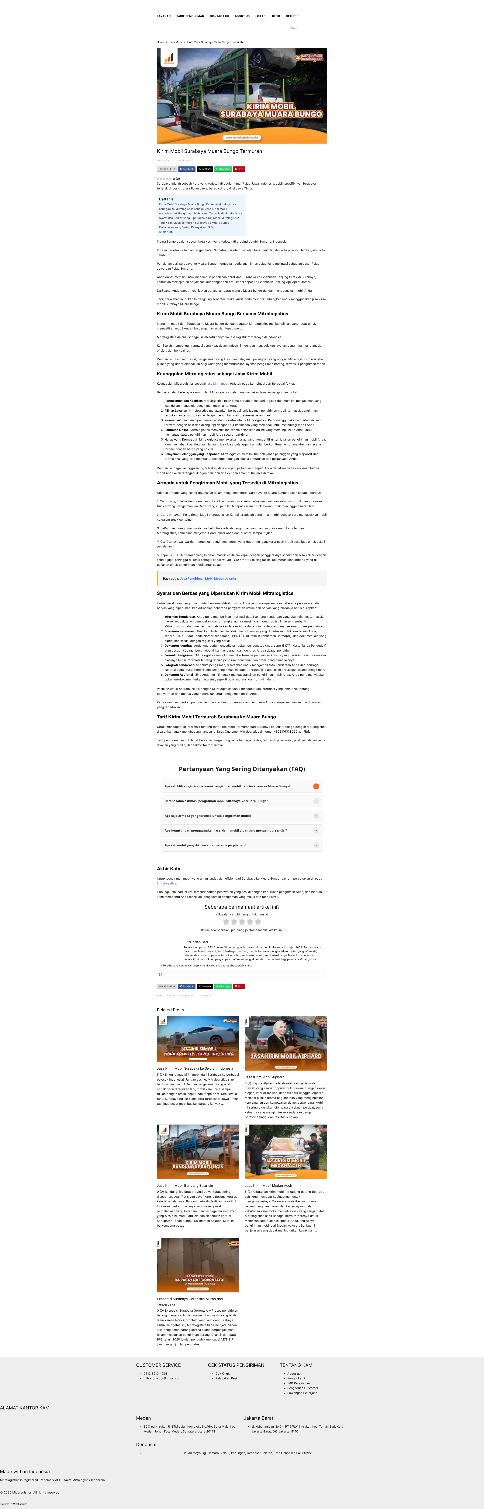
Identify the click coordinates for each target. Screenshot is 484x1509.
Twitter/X (206, 169)
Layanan (164, 16)
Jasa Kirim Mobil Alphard (265, 1077)
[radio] (226, 922)
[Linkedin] (172, 1394)
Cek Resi (292, 16)
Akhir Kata (166, 231)
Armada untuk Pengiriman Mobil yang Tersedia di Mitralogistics (200, 213)
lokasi (260, 16)
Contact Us (219, 16)
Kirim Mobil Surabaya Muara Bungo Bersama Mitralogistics (197, 204)
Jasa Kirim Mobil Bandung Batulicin (185, 1185)
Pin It (240, 169)
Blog (276, 16)
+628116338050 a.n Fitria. (293, 731)
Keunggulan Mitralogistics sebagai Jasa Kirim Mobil (193, 208)
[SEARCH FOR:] (308, 28)
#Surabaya (206, 995)
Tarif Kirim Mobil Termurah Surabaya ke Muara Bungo (194, 222)
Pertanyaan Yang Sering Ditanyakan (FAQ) (186, 227)
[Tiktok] (182, 1394)
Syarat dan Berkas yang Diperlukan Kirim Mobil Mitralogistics (199, 218)
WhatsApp (224, 169)
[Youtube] (161, 1394)
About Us (242, 16)
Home (160, 42)
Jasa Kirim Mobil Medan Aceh (268, 1185)
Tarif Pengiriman (190, 16)
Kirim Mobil (175, 42)
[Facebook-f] (141, 1394)
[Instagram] (160, 974)
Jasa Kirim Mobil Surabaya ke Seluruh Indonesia (195, 1068)
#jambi (171, 995)
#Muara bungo (187, 995)
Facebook (188, 169)
